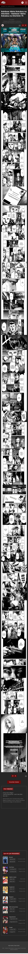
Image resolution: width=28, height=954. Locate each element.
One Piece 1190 (13, 871)
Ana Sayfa (11, 19)
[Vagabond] (5, 890)
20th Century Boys (13, 907)
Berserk (11, 857)
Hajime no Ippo (12, 877)
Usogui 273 (12, 931)
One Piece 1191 (13, 869)
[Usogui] (5, 930)
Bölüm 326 (12, 891)
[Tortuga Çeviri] (3, 2)
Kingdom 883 (13, 901)
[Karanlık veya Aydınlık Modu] (2, 25)
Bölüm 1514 (12, 881)
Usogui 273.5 (12, 929)
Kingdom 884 (13, 899)
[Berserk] (5, 860)
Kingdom (11, 897)
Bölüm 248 (12, 911)
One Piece (11, 867)
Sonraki (25, 25)
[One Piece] (5, 870)
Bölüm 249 (12, 909)
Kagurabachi (12, 916)
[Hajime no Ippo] (5, 880)
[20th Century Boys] (5, 910)
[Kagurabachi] (5, 919)
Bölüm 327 (12, 889)
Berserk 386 (12, 859)
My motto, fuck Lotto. (8, 6)
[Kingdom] (5, 900)
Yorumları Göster (14, 782)
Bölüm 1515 (12, 879)
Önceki (23, 25)
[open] (26, 2)
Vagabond (11, 887)
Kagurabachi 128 (13, 918)
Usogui (10, 927)
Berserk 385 (12, 861)
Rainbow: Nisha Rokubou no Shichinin (12, 21)
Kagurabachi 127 (13, 921)
